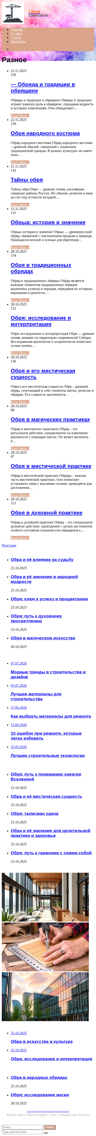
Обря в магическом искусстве (43, 638)
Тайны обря (27, 180)
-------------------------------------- (48, 1111)
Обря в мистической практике (51, 466)
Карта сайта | (17, 1115)
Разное (84, 1115)
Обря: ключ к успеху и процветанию (49, 599)
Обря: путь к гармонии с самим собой (51, 853)
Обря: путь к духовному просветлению (36, 618)
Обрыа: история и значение (48, 222)
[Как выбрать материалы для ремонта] (48, 947)
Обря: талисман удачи (34, 813)
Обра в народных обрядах (39, 1077)
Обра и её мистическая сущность (46, 796)
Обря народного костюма (45, 133)
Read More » (20, 116)
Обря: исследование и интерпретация (41, 321)
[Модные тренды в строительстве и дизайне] (48, 897)
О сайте (17, 33)
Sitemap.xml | (69, 1115)
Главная (17, 29)
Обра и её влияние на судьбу (42, 559)
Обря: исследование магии (40, 1094)
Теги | (54, 1115)
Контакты (18, 41)
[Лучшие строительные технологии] (48, 997)
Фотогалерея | (38, 1115)
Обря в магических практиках (50, 419)
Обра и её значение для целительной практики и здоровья (50, 833)
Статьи (16, 37)
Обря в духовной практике (46, 513)
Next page (9, 545)
